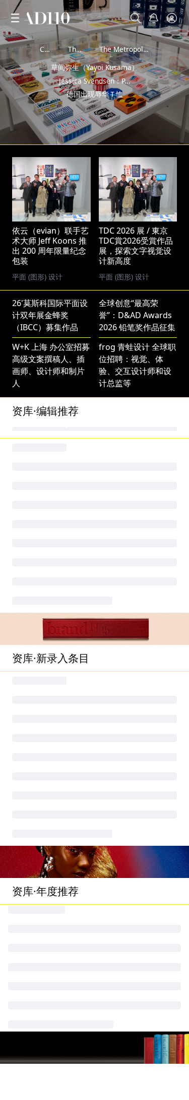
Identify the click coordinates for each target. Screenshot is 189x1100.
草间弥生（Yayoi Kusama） (95, 83)
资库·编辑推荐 (45, 411)
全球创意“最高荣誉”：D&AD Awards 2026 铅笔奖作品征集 (137, 315)
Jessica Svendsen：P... (95, 97)
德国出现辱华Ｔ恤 (95, 110)
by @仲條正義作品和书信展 (142, 133)
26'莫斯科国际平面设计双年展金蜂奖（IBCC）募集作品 (50, 315)
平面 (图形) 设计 (124, 276)
